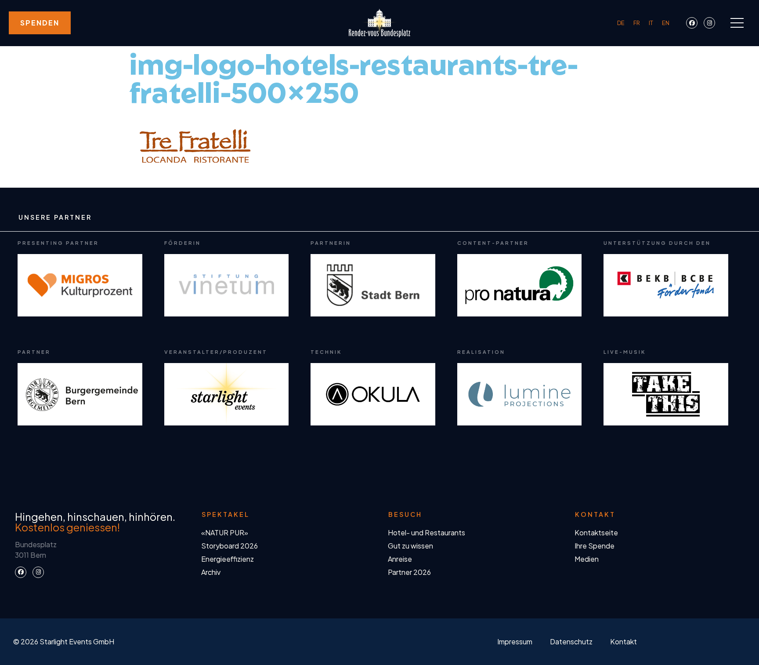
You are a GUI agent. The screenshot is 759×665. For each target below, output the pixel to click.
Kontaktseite (596, 532)
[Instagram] (709, 23)
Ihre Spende (594, 545)
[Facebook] (692, 23)
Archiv (210, 572)
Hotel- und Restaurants (426, 532)
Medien (587, 558)
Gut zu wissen (410, 545)
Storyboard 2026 (229, 545)
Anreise (400, 558)
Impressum (514, 641)
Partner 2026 (409, 572)
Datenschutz (571, 641)
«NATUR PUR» (224, 532)
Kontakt (623, 641)
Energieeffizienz (227, 558)
